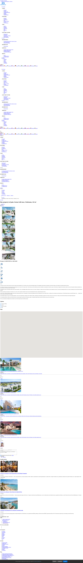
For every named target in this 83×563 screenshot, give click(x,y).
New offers (5, 97)
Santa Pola (3, 548)
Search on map (6, 36)
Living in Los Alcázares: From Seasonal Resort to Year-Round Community (13, 473)
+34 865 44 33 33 (3, 195)
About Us (3, 58)
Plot (4, 30)
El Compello (4, 550)
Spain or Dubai (4, 558)
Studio (5, 26)
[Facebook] (2, 527)
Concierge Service (6, 118)
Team (4, 60)
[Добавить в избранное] (0, 378)
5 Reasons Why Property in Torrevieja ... (7, 554)
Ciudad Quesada (6, 14)
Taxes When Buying (6, 42)
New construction (6, 37)
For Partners (2, 0)
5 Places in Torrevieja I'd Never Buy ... (7, 553)
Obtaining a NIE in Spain (7, 50)
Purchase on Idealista (7, 51)
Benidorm (5, 76)
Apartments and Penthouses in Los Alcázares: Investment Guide (11, 510)
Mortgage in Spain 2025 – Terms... (7, 557)
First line (5, 81)
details (1, 378)
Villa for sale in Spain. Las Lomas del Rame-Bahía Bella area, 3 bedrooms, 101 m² (11, 371)
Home (1, 134)
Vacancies (5, 0)
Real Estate (3, 6)
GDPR (13, 455)
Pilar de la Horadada (5, 546)
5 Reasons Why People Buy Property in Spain (10, 41)
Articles (3, 57)
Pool (4, 20)
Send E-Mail (2, 456)
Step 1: (5, 55)
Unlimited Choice (6, 119)
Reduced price (6, 34)
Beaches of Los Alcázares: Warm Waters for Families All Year (11, 491)
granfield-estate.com (5, 523)
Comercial (3, 537)
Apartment (5, 89)
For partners (5, 125)
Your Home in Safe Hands (7, 114)
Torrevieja (5, 72)
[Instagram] (2, 526)
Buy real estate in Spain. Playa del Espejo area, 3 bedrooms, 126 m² (9, 413)
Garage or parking (6, 21)
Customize (60, 561)
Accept (65, 561)
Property (3, 197)
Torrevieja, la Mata (4, 542)
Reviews (5, 61)
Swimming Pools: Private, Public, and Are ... (8, 555)
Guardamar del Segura (7, 12)
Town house (5, 28)
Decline (54, 561)
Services (3, 100)
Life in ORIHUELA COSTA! (6, 556)
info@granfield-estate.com (6, 522)
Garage (3, 538)
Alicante (5, 13)
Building (3, 535)
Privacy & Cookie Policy (37, 561)
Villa (4, 29)
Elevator (5, 84)
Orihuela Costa (6, 11)
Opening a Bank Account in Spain (8, 49)
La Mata (5, 73)
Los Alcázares (3, 204)
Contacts (5, 122)
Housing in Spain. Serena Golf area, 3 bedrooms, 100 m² (8, 392)
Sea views (5, 18)
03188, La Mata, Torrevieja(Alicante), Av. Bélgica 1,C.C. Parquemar (6, 520)
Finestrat (3, 549)
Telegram (11, 1)
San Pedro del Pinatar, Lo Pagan (6, 547)
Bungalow (5, 27)
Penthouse (5, 92)
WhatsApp (7, 1)
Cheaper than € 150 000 (7, 35)
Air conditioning (6, 22)
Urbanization (5, 19)
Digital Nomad (6, 46)
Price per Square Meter (7, 105)
